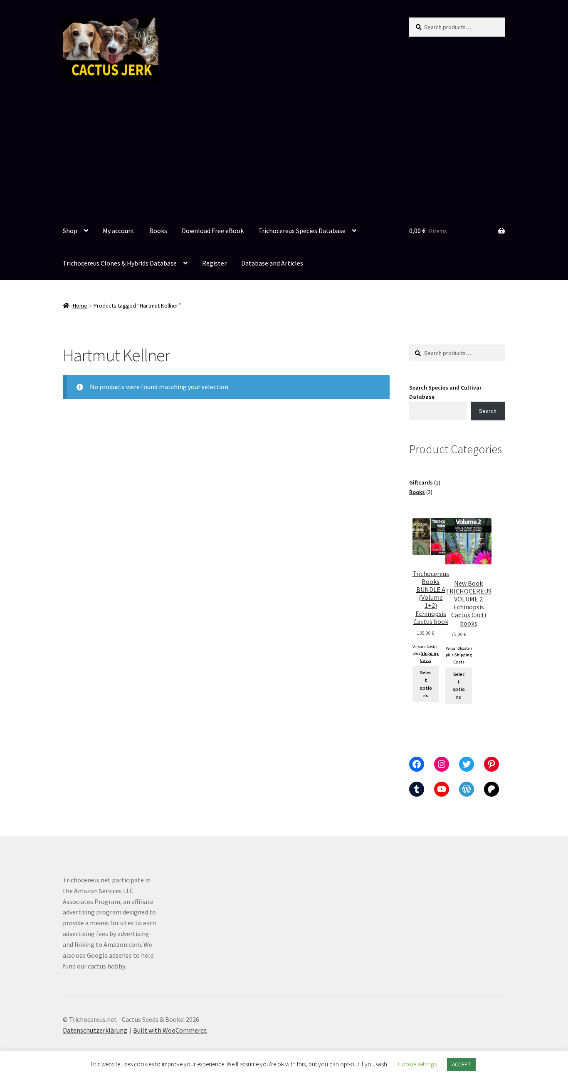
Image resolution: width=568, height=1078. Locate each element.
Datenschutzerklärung (95, 1030)
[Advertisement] (284, 152)
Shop (70, 230)
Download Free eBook (213, 230)
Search (487, 411)
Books (158, 230)
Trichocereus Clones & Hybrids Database (120, 263)
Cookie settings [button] (417, 1064)
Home (80, 305)
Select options (426, 684)
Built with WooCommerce (170, 1030)
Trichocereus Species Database (302, 230)
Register (214, 263)
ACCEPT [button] (461, 1064)
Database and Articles (272, 263)
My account (119, 230)
